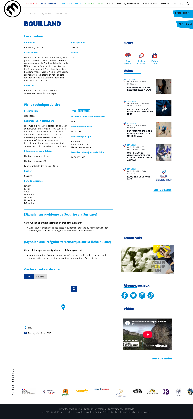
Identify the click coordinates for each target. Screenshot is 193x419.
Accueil (28, 14)
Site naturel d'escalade (56, 14)
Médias (165, 4)
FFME (110, 4)
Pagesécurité (128, 62)
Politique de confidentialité (123, 412)
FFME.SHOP (182, 13)
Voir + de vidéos (162, 359)
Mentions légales (93, 412)
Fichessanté (154, 62)
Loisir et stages (94, 4)
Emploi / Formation (128, 4)
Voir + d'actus (162, 190)
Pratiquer (186, 24)
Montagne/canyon (71, 4)
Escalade (31, 4)
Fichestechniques (141, 62)
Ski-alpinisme (48, 4)
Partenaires (150, 4)
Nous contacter (144, 412)
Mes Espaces (175, 4)
